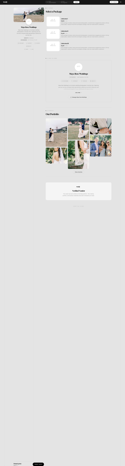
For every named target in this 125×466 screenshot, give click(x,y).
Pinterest (30, 43)
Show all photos (78, 172)
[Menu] (120, 2)
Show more (77, 92)
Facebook (38, 43)
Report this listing (78, 206)
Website (29, 46)
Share (26, 49)
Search (76, 2)
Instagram (21, 43)
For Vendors (114, 2)
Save (32, 49)
